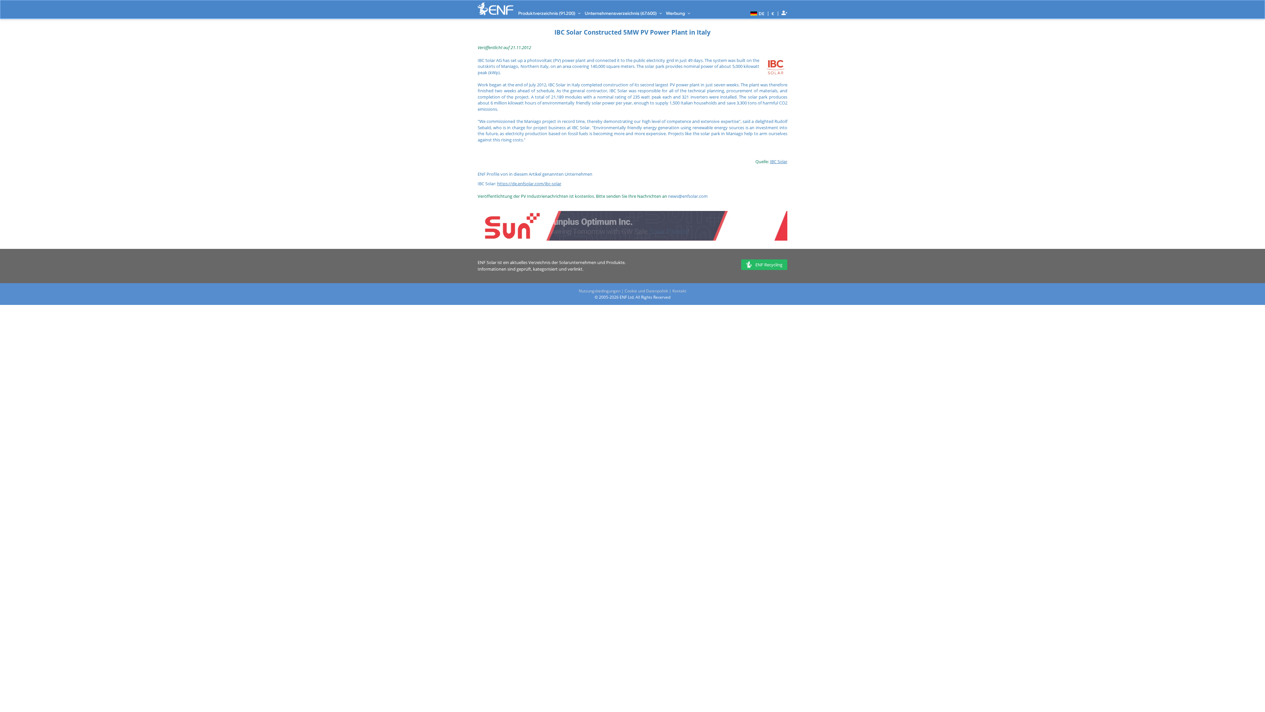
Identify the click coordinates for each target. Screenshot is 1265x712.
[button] (756, 13)
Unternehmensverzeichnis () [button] (621, 13)
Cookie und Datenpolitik (646, 291)
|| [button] (773, 13)
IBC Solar (778, 161)
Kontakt (679, 291)
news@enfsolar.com (688, 196)
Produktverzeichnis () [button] (547, 13)
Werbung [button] (676, 13)
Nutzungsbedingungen (599, 291)
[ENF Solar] (495, 8)
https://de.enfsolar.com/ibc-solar (529, 184)
